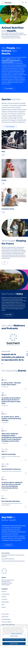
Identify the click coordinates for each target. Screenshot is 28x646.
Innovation (4, 599)
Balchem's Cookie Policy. (16, 633)
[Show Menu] (25, 2)
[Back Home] (7, 2)
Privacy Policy (5, 614)
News (3, 604)
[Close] (25, 627)
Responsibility (5, 602)
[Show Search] (23, 2)
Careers (4, 607)
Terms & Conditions (7, 622)
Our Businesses (5, 594)
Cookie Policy (5, 616)
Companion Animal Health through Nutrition (13, 561)
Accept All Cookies (14, 643)
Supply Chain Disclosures (8, 624)
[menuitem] (14, 591)
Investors (4, 596)
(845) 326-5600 (6, 584)
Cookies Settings (14, 636)
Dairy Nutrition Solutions (8, 558)
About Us (4, 591)
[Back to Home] (4, 571)
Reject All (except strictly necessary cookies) (14, 639)
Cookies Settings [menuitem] (6, 619)
